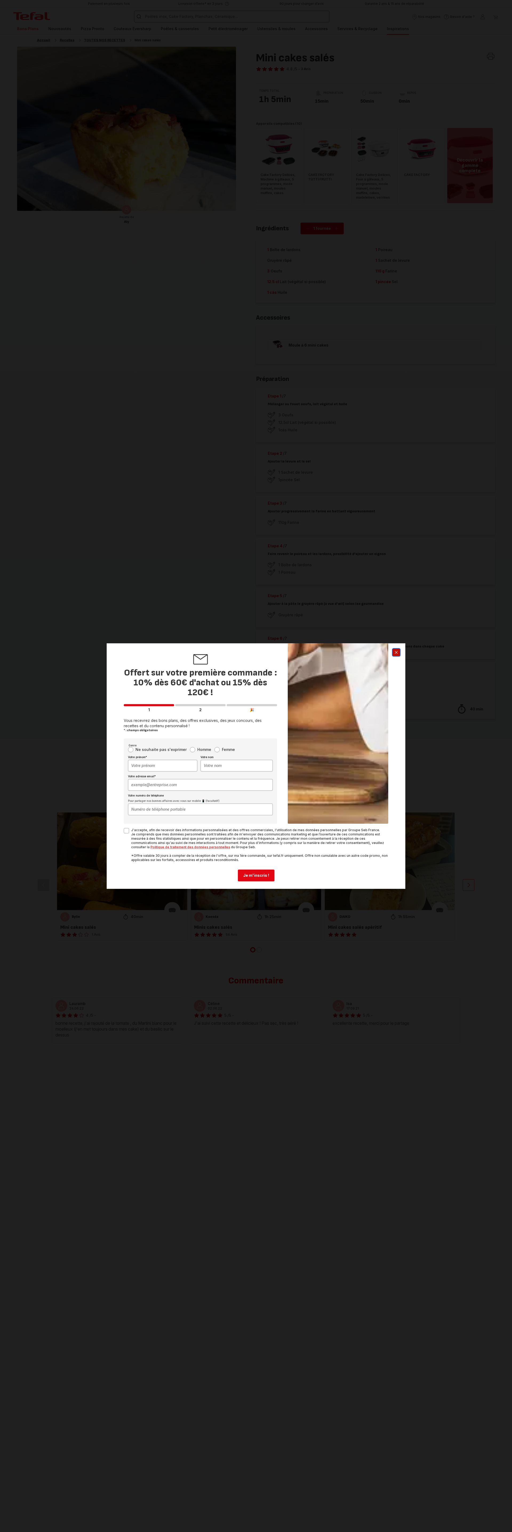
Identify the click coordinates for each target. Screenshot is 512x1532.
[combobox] (162, 765)
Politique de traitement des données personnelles (190, 847)
